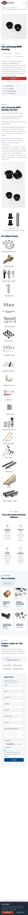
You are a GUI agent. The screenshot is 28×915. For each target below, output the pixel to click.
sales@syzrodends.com (13, 660)
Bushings (9, 9)
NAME (5, 685)
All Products (7, 7)
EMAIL (5, 691)
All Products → (8, 583)
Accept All (7, 912)
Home (3, 7)
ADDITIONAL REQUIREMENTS (11, 728)
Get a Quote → (14, 78)
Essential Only (20, 912)
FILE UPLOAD (7, 740)
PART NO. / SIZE (8, 716)
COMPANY (6, 703)
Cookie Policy (5, 909)
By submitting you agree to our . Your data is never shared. (12, 754)
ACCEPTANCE (7, 747)
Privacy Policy (7, 754)
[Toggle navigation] (24, 3)
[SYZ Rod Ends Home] (11, 3)
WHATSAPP (7, 697)
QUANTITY (6, 722)
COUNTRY (6, 710)
